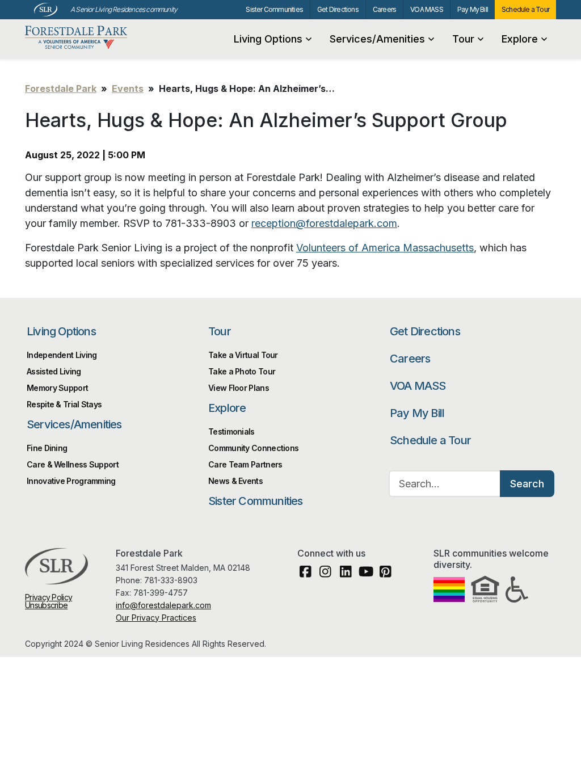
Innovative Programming (71, 481)
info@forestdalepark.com (163, 605)
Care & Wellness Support (73, 464)
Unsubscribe (46, 605)
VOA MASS (426, 9)
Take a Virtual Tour (243, 355)
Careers (384, 9)
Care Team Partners (245, 464)
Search (527, 484)
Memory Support (57, 388)
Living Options (268, 39)
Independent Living (61, 355)
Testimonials (231, 431)
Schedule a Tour (525, 9)
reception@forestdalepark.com (324, 223)
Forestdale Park (80, 37)
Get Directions (338, 9)
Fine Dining (47, 448)
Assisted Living (54, 371)
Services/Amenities (377, 39)
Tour (463, 39)
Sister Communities (274, 9)
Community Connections (253, 448)
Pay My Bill (472, 9)
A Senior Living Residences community (123, 9)
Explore (520, 39)
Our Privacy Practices (156, 617)
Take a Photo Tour (241, 371)
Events (128, 88)
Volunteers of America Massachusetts (385, 248)
